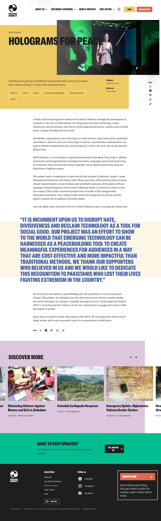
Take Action (49, 490)
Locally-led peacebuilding (54, 93)
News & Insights (51, 486)
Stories (25, 93)
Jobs (46, 494)
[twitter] (150, 86)
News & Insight (15, 32)
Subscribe (53, 501)
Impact (36, 93)
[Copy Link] (150, 104)
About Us (48, 477)
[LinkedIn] (150, 91)
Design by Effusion (89, 509)
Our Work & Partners (52, 481)
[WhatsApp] (150, 99)
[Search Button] (119, 9)
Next (136, 357)
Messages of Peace (77, 93)
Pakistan (14, 93)
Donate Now (144, 10)
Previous (131, 357)
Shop (129, 10)
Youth (13, 99)
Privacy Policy (15, 509)
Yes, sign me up (113, 449)
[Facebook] (150, 95)
